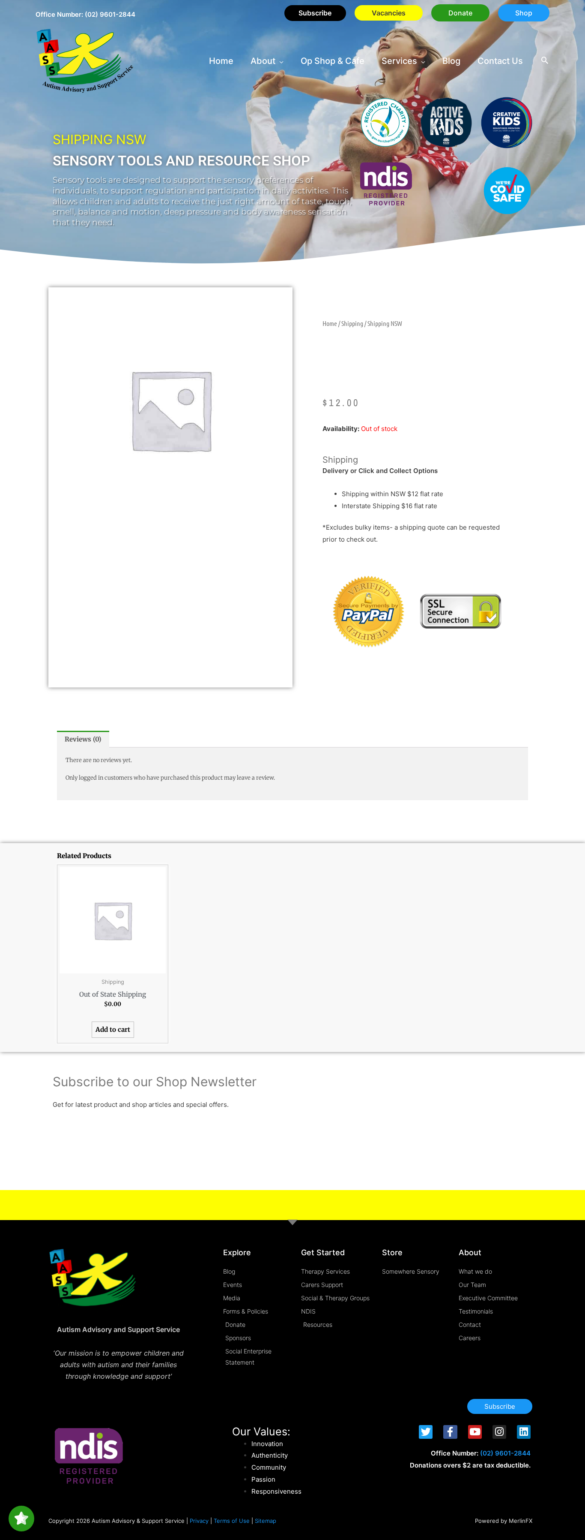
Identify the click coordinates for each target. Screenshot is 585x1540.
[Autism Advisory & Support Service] (85, 60)
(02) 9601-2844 (110, 14)
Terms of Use (232, 1520)
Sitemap (265, 1520)
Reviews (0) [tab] (83, 739)
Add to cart (113, 1029)
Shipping (352, 323)
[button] (460, 12)
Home (329, 323)
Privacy (199, 1520)
